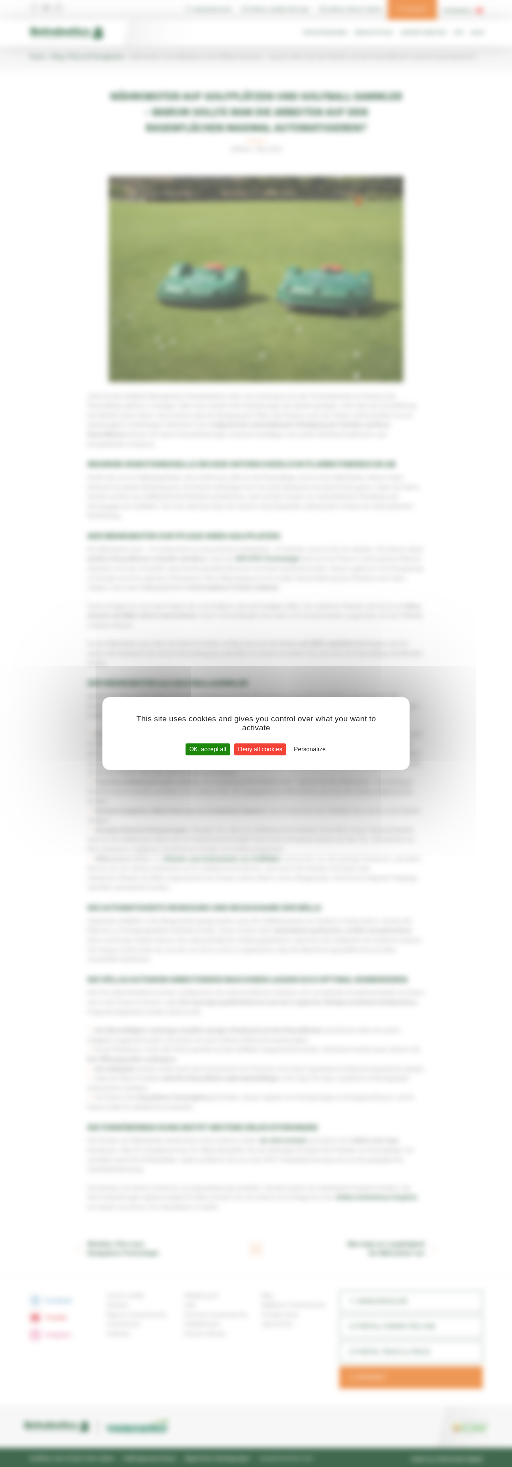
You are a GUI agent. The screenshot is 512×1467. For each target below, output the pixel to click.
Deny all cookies (260, 749)
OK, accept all (207, 749)
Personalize (310, 749)
